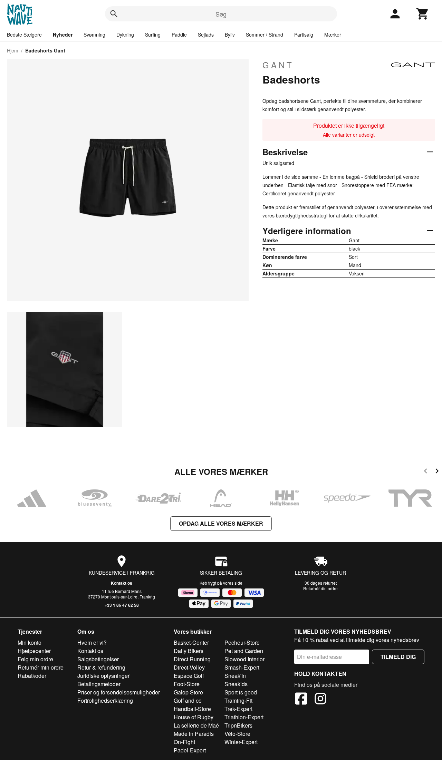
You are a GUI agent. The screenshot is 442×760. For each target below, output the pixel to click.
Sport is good (240, 692)
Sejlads (206, 34)
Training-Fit (238, 700)
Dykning (125, 34)
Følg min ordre (35, 659)
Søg (221, 13)
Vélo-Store (237, 734)
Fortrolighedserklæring (105, 700)
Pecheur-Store (242, 642)
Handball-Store (192, 709)
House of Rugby (193, 717)
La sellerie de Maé (196, 725)
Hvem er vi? (92, 642)
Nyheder (63, 34)
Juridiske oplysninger (103, 676)
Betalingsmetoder (99, 684)
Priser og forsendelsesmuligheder (118, 692)
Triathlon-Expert (243, 717)
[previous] (426, 472)
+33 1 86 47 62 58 (122, 605)
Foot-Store (187, 684)
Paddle (179, 34)
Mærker (332, 34)
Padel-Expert (190, 750)
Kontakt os (121, 583)
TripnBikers (238, 725)
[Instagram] (320, 700)
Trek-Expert (238, 709)
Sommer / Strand (264, 34)
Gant (278, 64)
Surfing (153, 34)
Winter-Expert (241, 742)
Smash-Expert (241, 667)
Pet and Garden (243, 651)
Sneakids (236, 684)
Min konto (29, 642)
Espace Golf (189, 676)
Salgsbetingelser (98, 659)
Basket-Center (191, 642)
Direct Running (192, 659)
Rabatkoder (32, 676)
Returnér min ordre (41, 667)
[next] (437, 472)
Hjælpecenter (34, 651)
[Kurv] (423, 14)
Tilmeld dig (398, 657)
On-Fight (184, 742)
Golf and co (188, 700)
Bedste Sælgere (24, 34)
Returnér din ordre (320, 588)
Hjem (12, 50)
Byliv (230, 34)
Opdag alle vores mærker (221, 523)
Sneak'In (235, 676)
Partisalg (303, 34)
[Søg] (114, 13)
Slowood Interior (244, 659)
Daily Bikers (188, 651)
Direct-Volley (189, 667)
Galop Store (188, 692)
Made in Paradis (194, 734)
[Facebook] (301, 700)
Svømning (94, 34)
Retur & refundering (101, 667)
